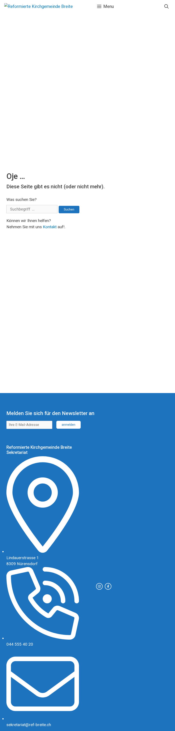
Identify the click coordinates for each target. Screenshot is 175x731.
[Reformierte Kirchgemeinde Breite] (38, 6)
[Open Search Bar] (166, 6)
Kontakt (50, 226)
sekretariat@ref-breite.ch (28, 724)
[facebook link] (108, 586)
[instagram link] (99, 586)
